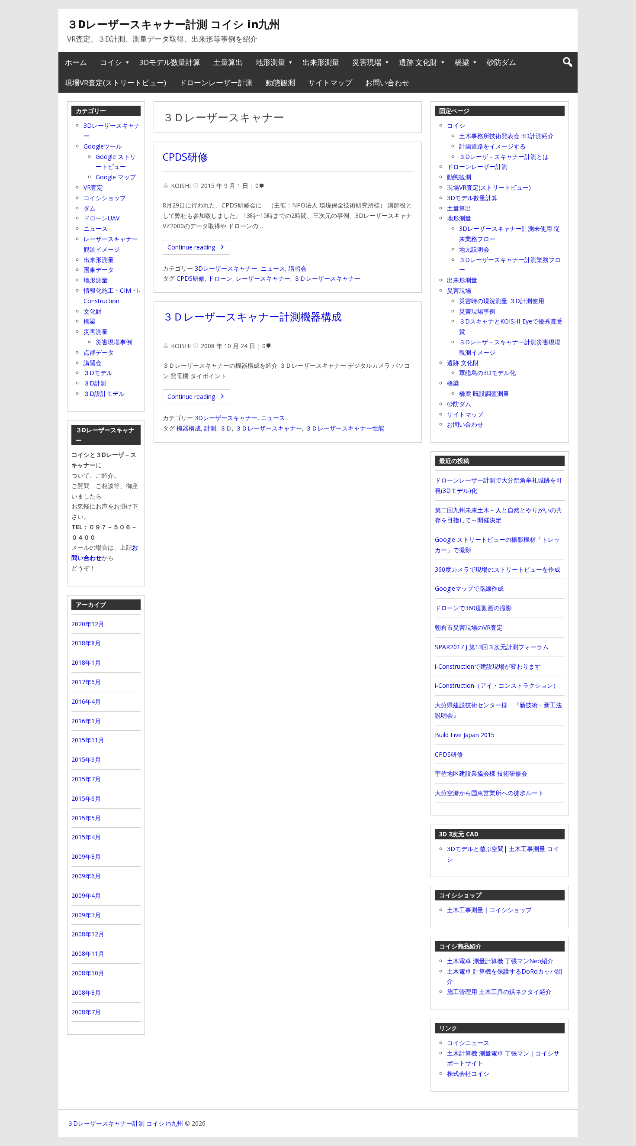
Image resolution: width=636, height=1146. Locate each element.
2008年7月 (86, 1012)
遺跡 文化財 (418, 62)
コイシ (111, 62)
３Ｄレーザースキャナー (327, 278)
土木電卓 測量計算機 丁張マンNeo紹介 (500, 961)
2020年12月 (87, 624)
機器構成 (189, 428)
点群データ (99, 352)
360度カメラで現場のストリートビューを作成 (497, 569)
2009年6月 (86, 876)
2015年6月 (86, 798)
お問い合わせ (387, 82)
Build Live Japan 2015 (465, 735)
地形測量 (270, 62)
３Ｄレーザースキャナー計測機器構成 (252, 317)
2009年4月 (86, 895)
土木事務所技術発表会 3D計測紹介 (506, 136)
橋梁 (462, 62)
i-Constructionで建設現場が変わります (488, 666)
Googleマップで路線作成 (469, 588)
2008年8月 (86, 992)
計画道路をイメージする (492, 146)
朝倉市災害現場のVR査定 (469, 627)
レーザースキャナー (263, 278)
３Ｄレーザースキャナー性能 (344, 428)
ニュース (273, 268)
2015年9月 (86, 759)
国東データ (99, 269)
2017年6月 (86, 682)
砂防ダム (501, 62)
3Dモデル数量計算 (169, 62)
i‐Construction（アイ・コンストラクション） (497, 685)
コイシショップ (105, 198)
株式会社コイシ (468, 1073)
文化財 (93, 311)
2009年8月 (86, 856)
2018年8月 (86, 643)
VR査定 (93, 187)
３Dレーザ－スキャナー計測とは (504, 156)
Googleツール (103, 146)
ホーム (76, 62)
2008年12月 (87, 934)
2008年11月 (87, 953)
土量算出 (228, 62)
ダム (90, 208)
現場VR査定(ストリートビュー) (115, 82)
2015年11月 (87, 740)
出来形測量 (320, 62)
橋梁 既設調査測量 (484, 393)
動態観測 (280, 82)
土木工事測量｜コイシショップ (489, 910)
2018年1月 (86, 662)
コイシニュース (468, 1043)
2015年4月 (86, 837)
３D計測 (95, 383)
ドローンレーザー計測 (216, 82)
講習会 (298, 268)
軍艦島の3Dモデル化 (487, 373)
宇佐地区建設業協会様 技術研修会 (481, 773)
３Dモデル (98, 373)
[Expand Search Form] (567, 62)
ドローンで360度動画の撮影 (473, 608)
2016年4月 (86, 701)
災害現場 (367, 62)
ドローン (220, 278)
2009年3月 (86, 915)
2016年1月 (86, 721)
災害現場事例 (477, 311)
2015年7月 (86, 779)
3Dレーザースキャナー (226, 268)
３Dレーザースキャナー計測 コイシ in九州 (173, 23)
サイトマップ (330, 82)
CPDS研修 (185, 157)
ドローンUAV (101, 218)
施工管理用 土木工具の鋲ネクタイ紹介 (499, 991)
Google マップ (116, 177)
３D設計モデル (104, 393)
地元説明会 (474, 249)
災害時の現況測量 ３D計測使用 (501, 301)
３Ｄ (226, 428)
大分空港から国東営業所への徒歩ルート (489, 793)
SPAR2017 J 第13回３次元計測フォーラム (492, 647)
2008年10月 (87, 973)
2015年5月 (86, 818)
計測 (210, 428)
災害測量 (96, 331)
